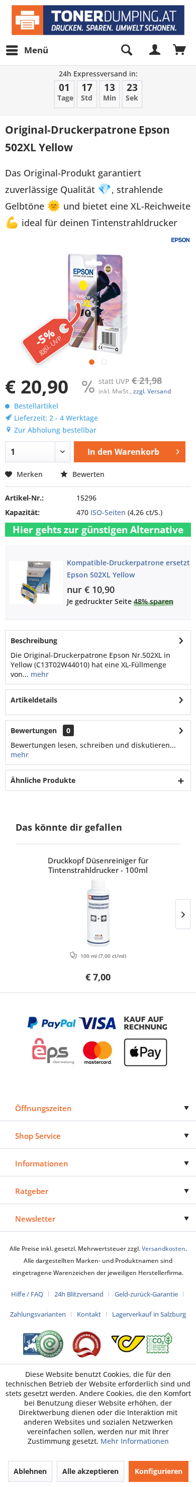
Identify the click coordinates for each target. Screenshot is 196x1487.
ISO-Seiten (108, 512)
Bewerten (87, 474)
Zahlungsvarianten (38, 1314)
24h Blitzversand (79, 1294)
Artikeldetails (34, 700)
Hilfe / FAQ (27, 1294)
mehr (39, 674)
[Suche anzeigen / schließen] (126, 50)
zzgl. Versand (152, 391)
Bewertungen (34, 730)
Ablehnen (30, 1471)
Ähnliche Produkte (43, 780)
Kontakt (89, 1314)
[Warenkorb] (180, 50)
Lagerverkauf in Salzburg (149, 1314)
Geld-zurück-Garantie (146, 1294)
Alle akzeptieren (90, 1471)
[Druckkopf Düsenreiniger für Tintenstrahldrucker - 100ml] (98, 913)
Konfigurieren (158, 1471)
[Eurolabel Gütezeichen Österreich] (43, 1344)
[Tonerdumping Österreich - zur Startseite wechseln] (98, 20)
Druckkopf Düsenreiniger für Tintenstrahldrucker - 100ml (98, 865)
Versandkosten (163, 1248)
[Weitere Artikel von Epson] (180, 240)
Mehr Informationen (135, 1441)
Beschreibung (34, 640)
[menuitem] (26, 50)
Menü (36, 50)
